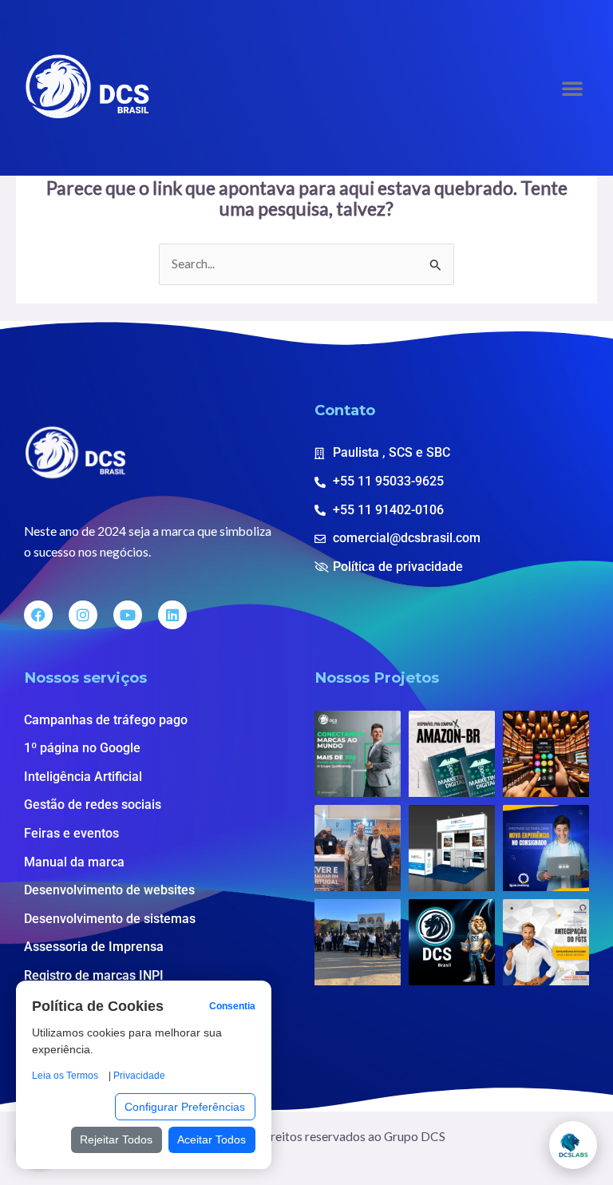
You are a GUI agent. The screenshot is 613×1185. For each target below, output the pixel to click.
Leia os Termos (65, 1075)
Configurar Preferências (185, 1106)
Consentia (232, 1006)
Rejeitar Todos (116, 1139)
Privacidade (139, 1075)
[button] (572, 88)
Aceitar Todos (211, 1139)
